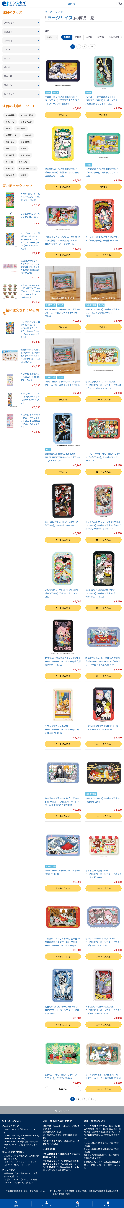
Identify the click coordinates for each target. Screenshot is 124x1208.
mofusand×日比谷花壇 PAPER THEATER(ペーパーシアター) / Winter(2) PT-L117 (100, 593)
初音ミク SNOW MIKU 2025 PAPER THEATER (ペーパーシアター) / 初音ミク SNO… (62, 1010)
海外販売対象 (112, 1191)
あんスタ (11, 175)
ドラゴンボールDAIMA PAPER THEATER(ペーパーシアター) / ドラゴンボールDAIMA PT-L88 (103, 1010)
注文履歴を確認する (97, 1191)
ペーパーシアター (55, 12)
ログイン (72, 3)
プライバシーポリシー (39, 1191)
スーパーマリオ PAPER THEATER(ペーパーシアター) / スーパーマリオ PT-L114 (102, 457)
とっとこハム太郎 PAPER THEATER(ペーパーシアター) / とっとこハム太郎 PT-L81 (103, 874)
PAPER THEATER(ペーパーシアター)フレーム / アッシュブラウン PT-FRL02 (102, 313)
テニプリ (11, 148)
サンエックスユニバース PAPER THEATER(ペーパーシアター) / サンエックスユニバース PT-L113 (103, 385)
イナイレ (11, 122)
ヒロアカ (11, 155)
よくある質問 (68, 1191)
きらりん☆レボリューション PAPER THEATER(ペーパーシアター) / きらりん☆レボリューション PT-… (103, 525)
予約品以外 (114, 37)
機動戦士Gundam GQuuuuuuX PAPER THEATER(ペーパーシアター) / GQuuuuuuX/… (62, 457)
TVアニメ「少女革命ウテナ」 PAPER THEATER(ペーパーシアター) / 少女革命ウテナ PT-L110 (63, 661)
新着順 (67, 37)
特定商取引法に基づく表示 (17, 1191)
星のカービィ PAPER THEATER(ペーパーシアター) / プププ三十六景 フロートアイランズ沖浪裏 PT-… (62, 100)
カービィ (11, 141)
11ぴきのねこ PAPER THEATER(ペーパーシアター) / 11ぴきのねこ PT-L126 (102, 172)
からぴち (26, 141)
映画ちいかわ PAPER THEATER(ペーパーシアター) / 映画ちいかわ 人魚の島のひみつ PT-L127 (62, 172)
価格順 (78, 37)
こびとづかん (28, 115)
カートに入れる (62, 186)
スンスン (24, 161)
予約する (63, 114)
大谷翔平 (11, 115)
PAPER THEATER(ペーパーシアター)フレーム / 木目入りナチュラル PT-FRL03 (62, 313)
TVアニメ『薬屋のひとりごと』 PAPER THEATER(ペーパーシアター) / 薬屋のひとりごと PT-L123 (102, 100)
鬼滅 (24, 148)
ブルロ (10, 168)
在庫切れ (63, 1089)
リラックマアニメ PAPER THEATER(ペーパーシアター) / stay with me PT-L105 (62, 729)
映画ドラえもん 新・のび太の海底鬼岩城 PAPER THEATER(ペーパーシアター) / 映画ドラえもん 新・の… (102, 661)
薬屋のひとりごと (28, 168)
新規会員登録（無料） (62, 1194)
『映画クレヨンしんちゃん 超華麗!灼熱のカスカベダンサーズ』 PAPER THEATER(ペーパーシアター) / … (62, 942)
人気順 (89, 37)
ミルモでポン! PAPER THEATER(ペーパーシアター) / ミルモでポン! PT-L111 (62, 593)
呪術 (24, 175)
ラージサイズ (60, 17)
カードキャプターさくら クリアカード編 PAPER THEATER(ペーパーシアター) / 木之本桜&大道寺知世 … (62, 801)
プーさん (26, 155)
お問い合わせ (81, 1191)
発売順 (100, 37)
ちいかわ (21, 128)
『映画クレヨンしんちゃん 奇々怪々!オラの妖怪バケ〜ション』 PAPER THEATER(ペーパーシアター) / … (62, 240)
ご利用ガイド (55, 1191)
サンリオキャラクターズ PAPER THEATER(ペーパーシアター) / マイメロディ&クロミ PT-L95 (103, 942)
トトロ (10, 161)
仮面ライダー (12, 135)
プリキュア (27, 122)
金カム (29, 135)
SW (8, 128)
